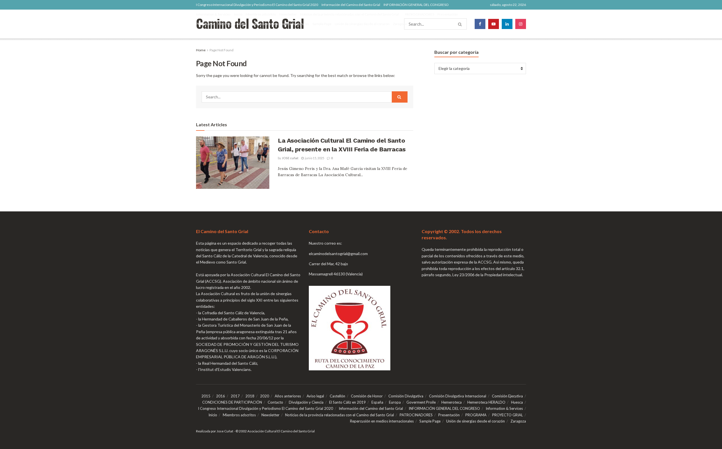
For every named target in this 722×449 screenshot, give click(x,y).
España (377, 402)
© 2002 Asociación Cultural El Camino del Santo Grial (275, 431)
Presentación (447, 14)
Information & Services (213, 14)
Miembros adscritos (261, 14)
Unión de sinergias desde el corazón (362, 24)
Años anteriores (288, 396)
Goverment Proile (421, 402)
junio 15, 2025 (314, 158)
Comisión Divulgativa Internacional (457, 396)
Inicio (238, 14)
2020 (264, 396)
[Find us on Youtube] (493, 24)
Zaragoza (400, 24)
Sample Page (321, 24)
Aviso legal (315, 396)
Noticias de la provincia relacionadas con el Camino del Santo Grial (349, 14)
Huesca (517, 402)
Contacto (275, 402)
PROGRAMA (205, 24)
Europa (395, 402)
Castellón (337, 396)
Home (201, 50)
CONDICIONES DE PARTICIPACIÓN (232, 402)
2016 (220, 396)
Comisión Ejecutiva (507, 396)
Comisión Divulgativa (405, 396)
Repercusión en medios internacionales (279, 24)
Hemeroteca (451, 402)
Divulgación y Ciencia (306, 402)
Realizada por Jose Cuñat (214, 431)
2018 (249, 396)
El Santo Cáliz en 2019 (347, 402)
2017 (235, 396)
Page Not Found (222, 50)
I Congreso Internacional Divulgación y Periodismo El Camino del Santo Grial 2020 (257, 5)
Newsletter (288, 14)
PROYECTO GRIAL (232, 24)
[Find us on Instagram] (520, 24)
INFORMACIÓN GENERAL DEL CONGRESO (416, 5)
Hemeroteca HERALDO (486, 402)
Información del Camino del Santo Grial (351, 5)
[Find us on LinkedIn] (507, 24)
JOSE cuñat (290, 158)
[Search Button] (400, 97)
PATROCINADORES (419, 14)
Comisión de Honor (367, 396)
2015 (205, 396)
